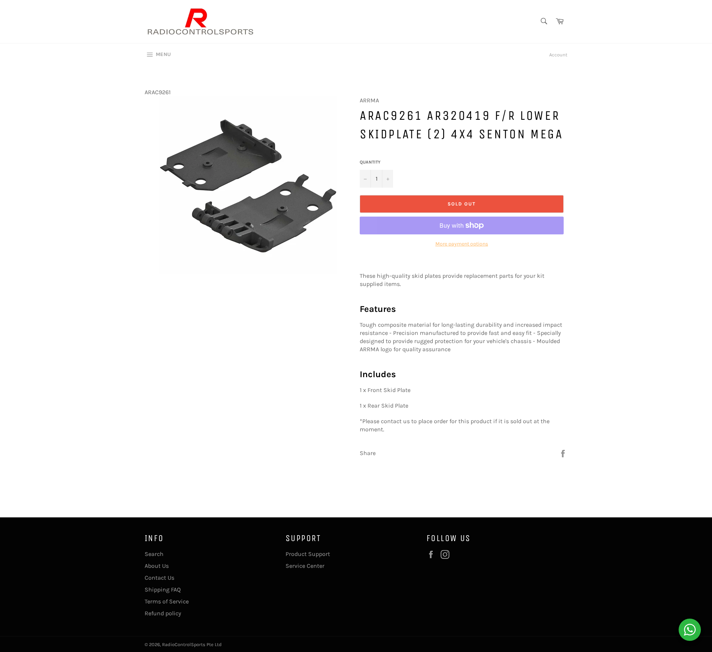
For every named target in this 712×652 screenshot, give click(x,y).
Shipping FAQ (163, 589)
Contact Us (159, 577)
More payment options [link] (461, 244)
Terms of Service (167, 601)
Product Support (308, 553)
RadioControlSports (183, 644)
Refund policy (163, 613)
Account (558, 54)
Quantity (370, 162)
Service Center (305, 565)
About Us (157, 565)
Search (154, 553)
